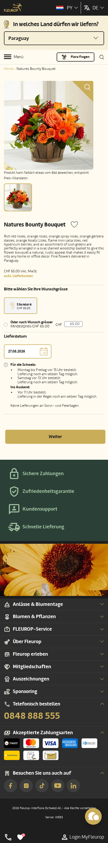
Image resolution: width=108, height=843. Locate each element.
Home (8, 69)
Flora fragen (80, 57)
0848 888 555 (32, 716)
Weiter (55, 436)
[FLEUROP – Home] (13, 8)
